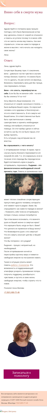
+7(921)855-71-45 (21, 403)
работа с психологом (20, 265)
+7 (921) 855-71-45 (12, 292)
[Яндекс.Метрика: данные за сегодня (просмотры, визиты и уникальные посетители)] (8, 411)
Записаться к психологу (21, 374)
